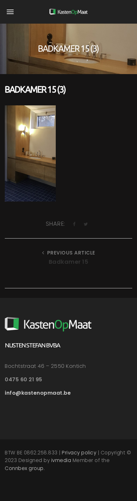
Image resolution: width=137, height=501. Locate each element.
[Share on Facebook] (74, 224)
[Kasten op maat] (68, 12)
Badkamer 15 (69, 262)
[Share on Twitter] (86, 224)
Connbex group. (25, 468)
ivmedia (61, 460)
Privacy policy (79, 452)
